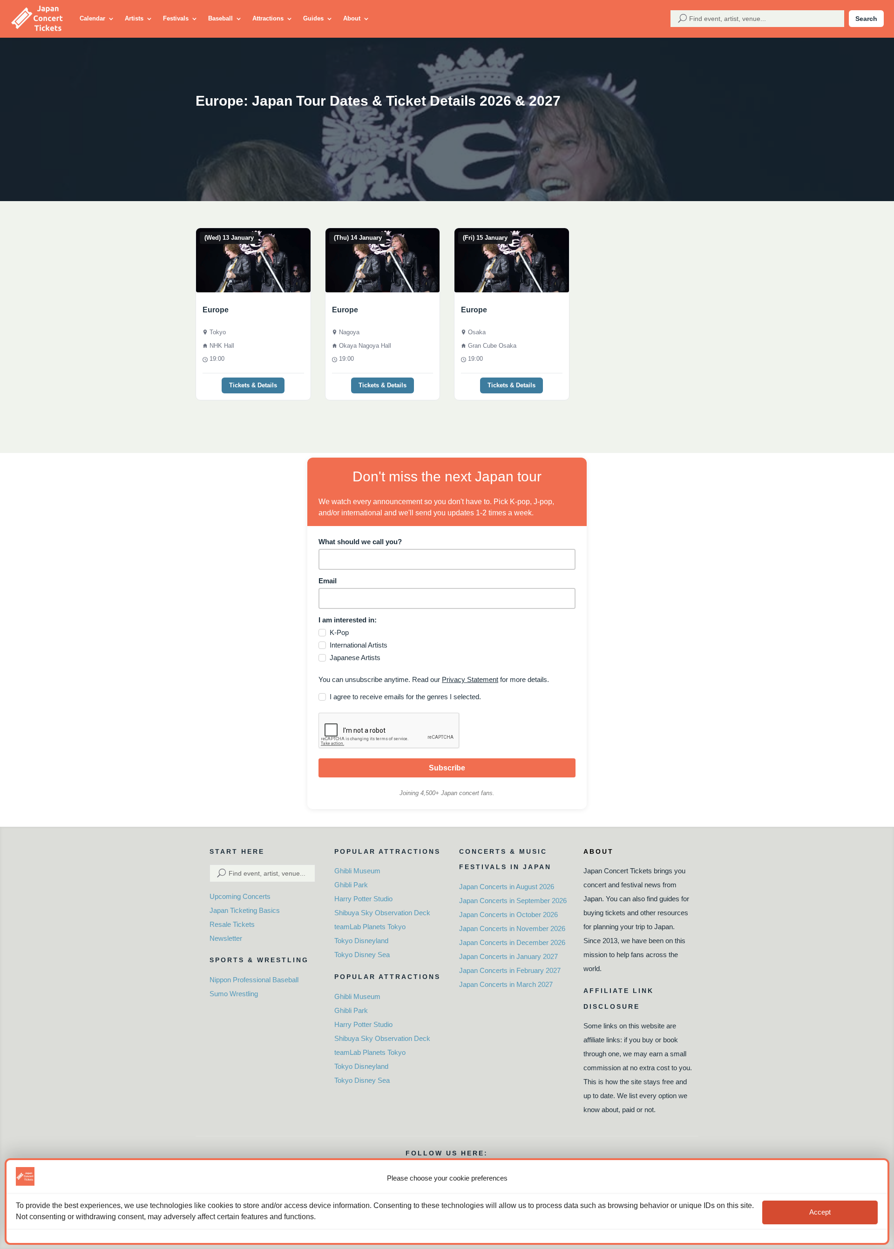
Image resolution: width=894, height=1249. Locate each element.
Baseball (220, 18)
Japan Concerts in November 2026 (512, 928)
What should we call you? (360, 542)
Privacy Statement (470, 679)
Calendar (92, 18)
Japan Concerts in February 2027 (510, 970)
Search (866, 18)
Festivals (176, 18)
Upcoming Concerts (240, 896)
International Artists (358, 645)
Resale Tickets (232, 924)
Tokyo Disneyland (361, 941)
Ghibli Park (351, 885)
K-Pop (339, 632)
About (351, 18)
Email (327, 581)
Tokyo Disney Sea (362, 955)
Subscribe (447, 768)
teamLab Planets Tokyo (370, 927)
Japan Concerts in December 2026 (512, 942)
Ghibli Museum (357, 871)
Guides (313, 18)
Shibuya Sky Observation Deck (382, 913)
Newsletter (226, 938)
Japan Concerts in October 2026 (508, 914)
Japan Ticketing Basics (245, 910)
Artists (134, 18)
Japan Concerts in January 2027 (508, 956)
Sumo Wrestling (234, 994)
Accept (820, 1212)
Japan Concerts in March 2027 (506, 984)
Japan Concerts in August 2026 (506, 887)
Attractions (268, 18)
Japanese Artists (355, 658)
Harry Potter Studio (363, 899)
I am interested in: (347, 620)
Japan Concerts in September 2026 (513, 901)
